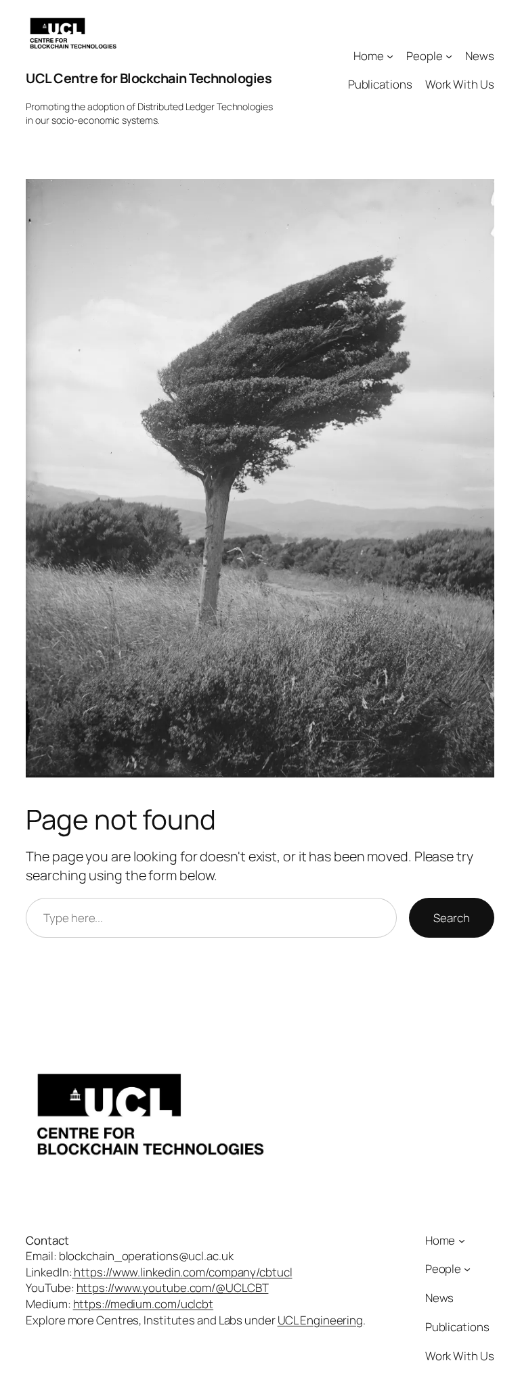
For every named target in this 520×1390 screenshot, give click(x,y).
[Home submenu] (390, 55)
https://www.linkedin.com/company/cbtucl (182, 1272)
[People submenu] (449, 55)
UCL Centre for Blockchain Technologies (149, 78)
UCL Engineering (321, 1320)
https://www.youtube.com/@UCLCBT (173, 1287)
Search (451, 918)
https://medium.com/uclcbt (143, 1304)
